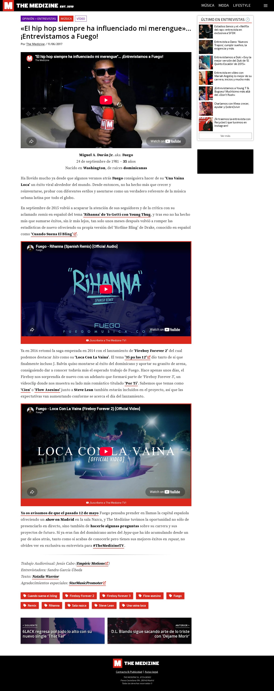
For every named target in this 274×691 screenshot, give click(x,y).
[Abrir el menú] (265, 5)
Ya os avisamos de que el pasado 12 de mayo (60, 513)
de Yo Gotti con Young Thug (117, 214)
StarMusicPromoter (85, 583)
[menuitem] (208, 6)
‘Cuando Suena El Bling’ (52, 234)
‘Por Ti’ (131, 383)
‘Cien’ (26, 390)
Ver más (225, 135)
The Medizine (35, 44)
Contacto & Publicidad (129, 671)
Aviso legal (151, 671)
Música (66, 18)
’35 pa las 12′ (136, 357)
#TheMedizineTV (108, 545)
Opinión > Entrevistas (39, 18)
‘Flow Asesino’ (47, 390)
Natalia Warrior (45, 576)
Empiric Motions (91, 563)
